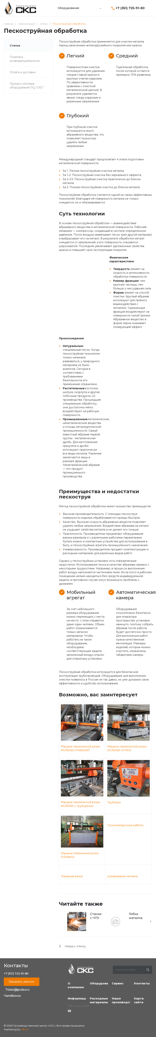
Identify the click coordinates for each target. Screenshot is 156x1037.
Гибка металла (135, 916)
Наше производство (123, 1000)
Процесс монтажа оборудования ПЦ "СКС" (27, 85)
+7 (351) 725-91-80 (130, 8)
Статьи (15, 45)
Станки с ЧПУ (96, 916)
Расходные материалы (99, 1000)
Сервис (117, 983)
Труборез (114, 802)
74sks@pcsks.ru (17, 989)
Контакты (142, 983)
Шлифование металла (122, 876)
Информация (78, 998)
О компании (76, 985)
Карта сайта (139, 1000)
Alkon (24, 1029)
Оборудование (102, 983)
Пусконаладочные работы (125, 825)
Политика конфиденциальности (25, 59)
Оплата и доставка (22, 72)
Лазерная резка (72, 876)
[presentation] (150, 921)
